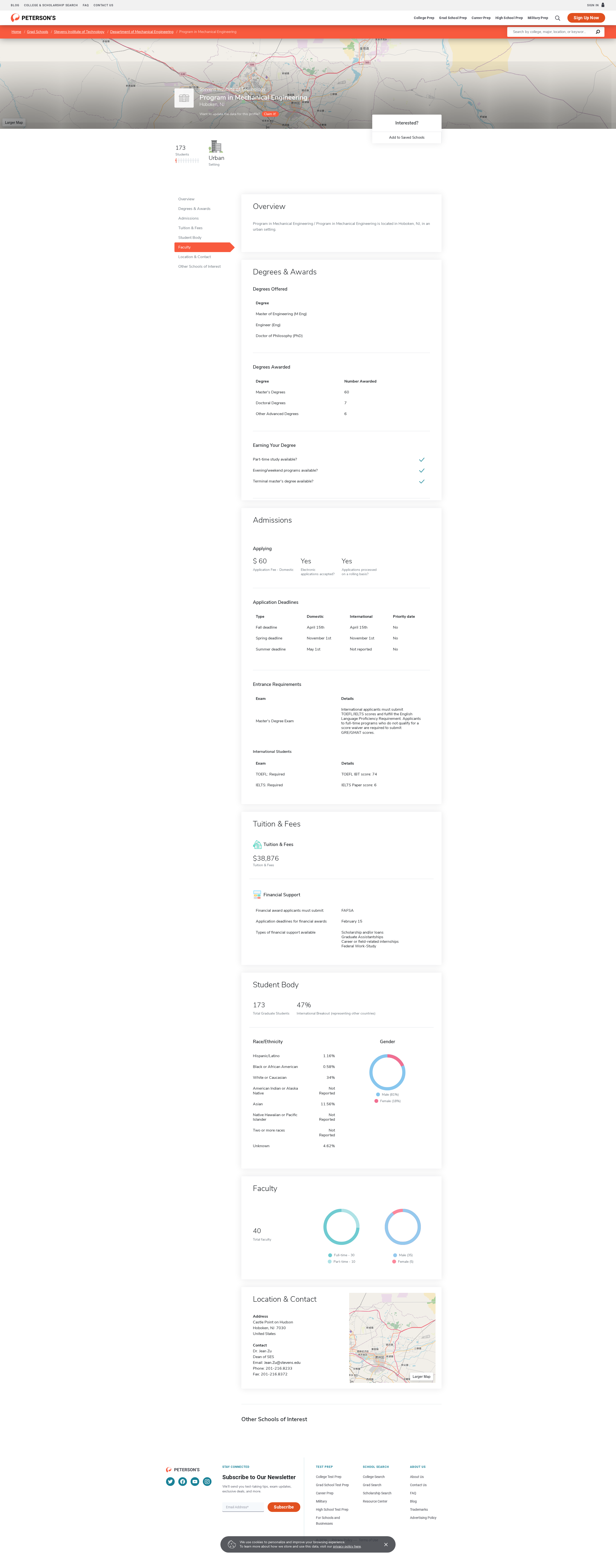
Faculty (184, 247)
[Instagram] (207, 1481)
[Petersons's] (33, 18)
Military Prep (538, 18)
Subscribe (284, 1506)
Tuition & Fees (190, 228)
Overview (186, 199)
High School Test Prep (332, 1509)
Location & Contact (194, 257)
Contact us (103, 5)
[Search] (558, 18)
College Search (374, 1477)
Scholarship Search (377, 1493)
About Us (417, 1477)
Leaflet (559, 41)
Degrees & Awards (194, 208)
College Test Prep (328, 1477)
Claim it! (270, 114)
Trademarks (419, 1509)
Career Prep (481, 18)
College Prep (424, 18)
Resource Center (375, 1501)
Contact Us (418, 1485)
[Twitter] (170, 1481)
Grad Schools (37, 31)
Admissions (188, 218)
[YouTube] (195, 1481)
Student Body (189, 237)
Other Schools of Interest (199, 266)
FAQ (86, 5)
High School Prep (509, 18)
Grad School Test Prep (332, 1485)
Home (16, 31)
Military (321, 1501)
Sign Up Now (586, 17)
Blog (15, 5)
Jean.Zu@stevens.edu (282, 1362)
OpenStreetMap (583, 41)
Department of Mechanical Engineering (141, 31)
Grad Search (372, 1485)
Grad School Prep (453, 18)
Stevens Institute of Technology (79, 31)
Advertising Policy (423, 1518)
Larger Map (14, 122)
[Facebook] (182, 1481)
